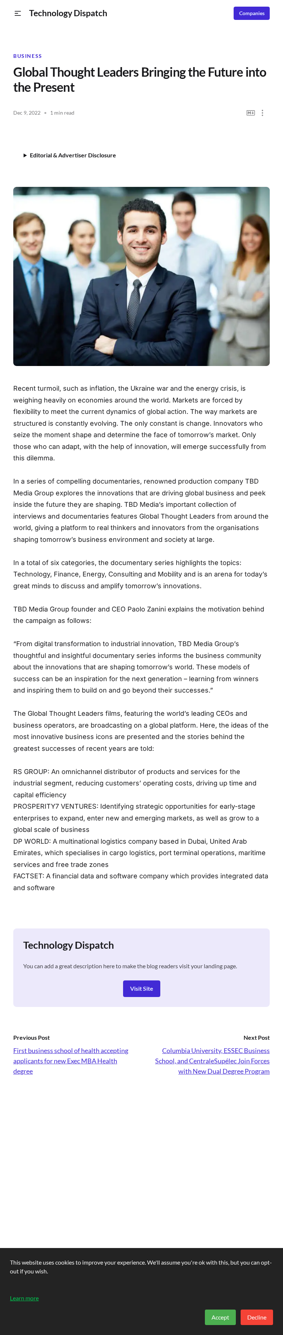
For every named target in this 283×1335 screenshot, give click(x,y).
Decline (256, 1317)
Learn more (24, 1297)
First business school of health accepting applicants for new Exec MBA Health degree (70, 1060)
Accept (220, 1317)
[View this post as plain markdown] (250, 113)
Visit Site (141, 988)
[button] (18, 13)
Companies (252, 13)
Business (27, 56)
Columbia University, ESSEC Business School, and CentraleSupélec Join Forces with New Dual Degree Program (212, 1060)
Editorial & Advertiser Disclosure (73, 154)
